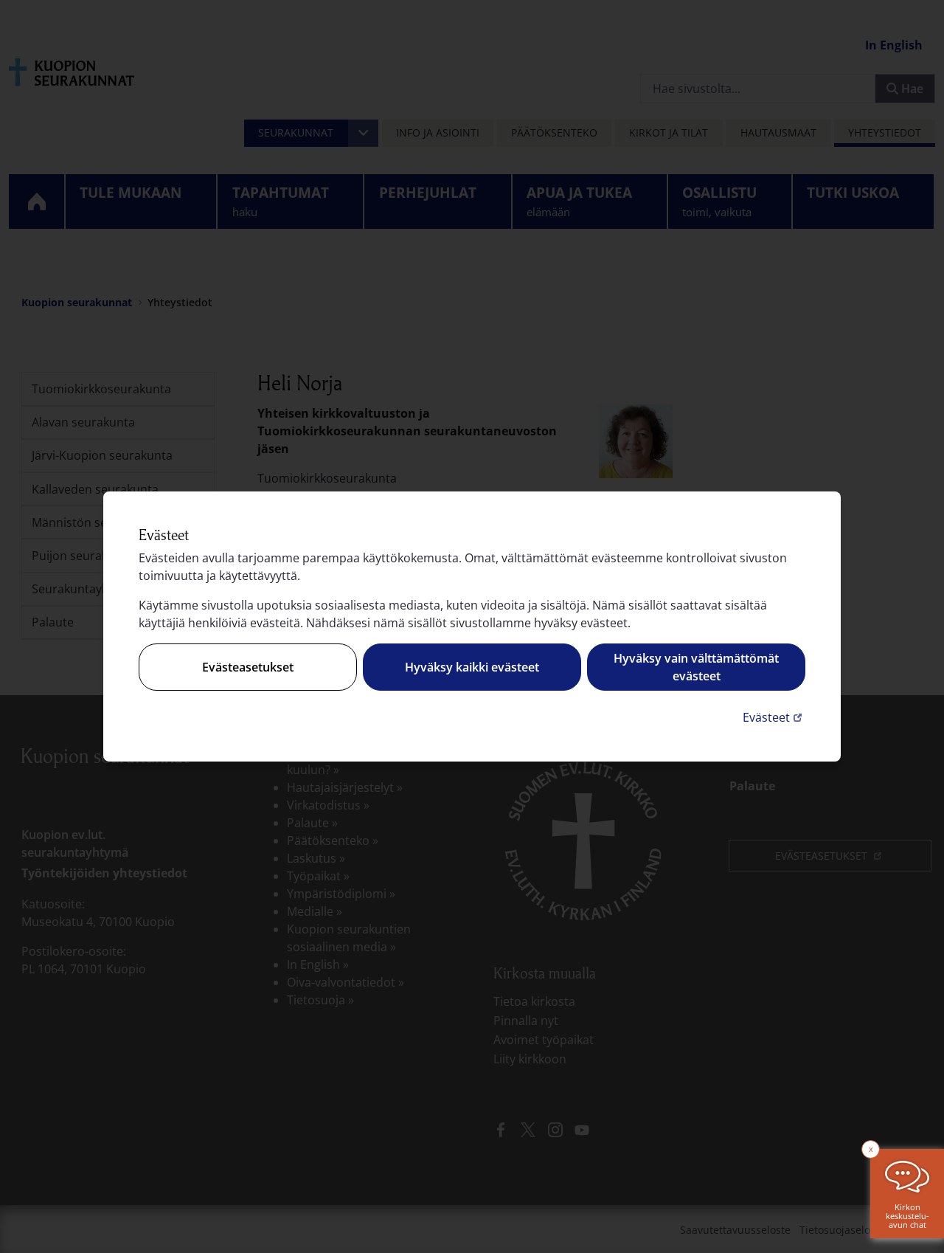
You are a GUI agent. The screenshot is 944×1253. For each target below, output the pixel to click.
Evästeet (774, 716)
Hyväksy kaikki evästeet (472, 667)
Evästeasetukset (248, 667)
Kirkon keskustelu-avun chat (907, 1215)
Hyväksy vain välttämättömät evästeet (696, 667)
